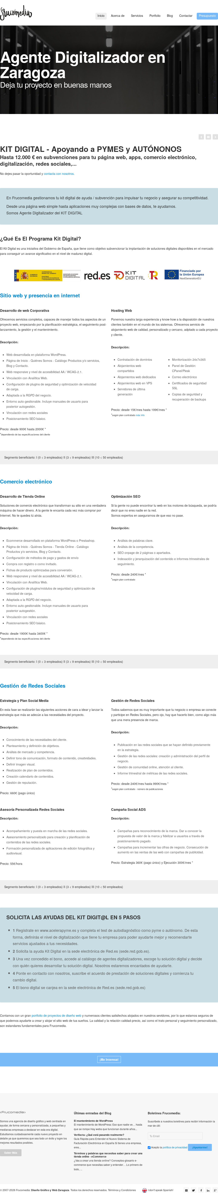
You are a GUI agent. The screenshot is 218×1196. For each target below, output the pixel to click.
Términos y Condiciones (122, 1190)
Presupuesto (207, 15)
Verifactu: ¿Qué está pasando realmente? (99, 1135)
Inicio (101, 15)
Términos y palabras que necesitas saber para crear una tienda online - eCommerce (108, 1155)
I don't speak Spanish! (160, 1190)
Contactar (185, 15)
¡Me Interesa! (109, 1059)
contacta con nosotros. (59, 173)
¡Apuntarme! (200, 1147)
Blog (170, 15)
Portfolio (155, 15)
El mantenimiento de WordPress (93, 1121)
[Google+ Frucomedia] (215, 1190)
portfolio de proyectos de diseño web (56, 1015)
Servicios (137, 15)
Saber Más (10, 1153)
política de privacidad (175, 1147)
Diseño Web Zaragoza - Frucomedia (16, 12)
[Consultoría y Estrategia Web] (201, 137)
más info (140, 415)
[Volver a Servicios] (208, 137)
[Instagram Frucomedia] (186, 1190)
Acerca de (118, 15)
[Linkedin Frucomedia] (208, 1190)
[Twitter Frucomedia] (193, 1190)
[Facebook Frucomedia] (201, 1190)
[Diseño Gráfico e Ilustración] (215, 137)
